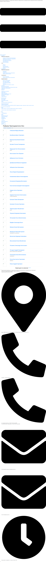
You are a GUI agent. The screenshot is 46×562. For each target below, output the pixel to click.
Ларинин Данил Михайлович (17, 208)
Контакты (4, 83)
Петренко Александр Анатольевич (18, 245)
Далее (30, 267)
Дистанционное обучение (5, 86)
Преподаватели (3, 118)
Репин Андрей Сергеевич (16, 263)
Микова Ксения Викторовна (17, 227)
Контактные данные (5, 62)
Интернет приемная (3, 54)
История (4, 65)
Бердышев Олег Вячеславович (17, 149)
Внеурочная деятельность (5, 103)
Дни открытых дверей (6, 81)
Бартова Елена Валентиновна (17, 139)
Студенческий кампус (6, 67)
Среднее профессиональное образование (9, 77)
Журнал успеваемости (4, 121)
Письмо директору (5, 61)
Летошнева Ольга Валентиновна (18, 217)
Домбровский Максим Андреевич (18, 162)
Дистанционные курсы (4, 115)
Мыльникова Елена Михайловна (18, 240)
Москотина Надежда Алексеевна (18, 236)
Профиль (2, 123)
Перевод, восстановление (5, 91)
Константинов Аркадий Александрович (19, 185)
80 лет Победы (3, 98)
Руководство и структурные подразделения (9, 58)
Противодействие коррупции (7, 60)
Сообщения (3, 120)
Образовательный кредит (5, 94)
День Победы (3, 99)
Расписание (3, 95)
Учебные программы (4, 116)
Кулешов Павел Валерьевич (17, 199)
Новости (4, 64)
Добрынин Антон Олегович (16, 158)
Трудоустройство (4, 96)
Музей (2, 101)
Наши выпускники (5, 66)
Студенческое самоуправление (5, 88)
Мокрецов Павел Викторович (17, 231)
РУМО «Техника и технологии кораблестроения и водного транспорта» (11, 108)
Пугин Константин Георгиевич (17, 259)
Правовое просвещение (4, 104)
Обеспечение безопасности (7, 59)
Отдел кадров (3, 92)
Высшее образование (6, 76)
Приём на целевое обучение (7, 73)
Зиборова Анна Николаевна (17, 167)
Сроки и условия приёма (6, 80)
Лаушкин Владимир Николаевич (18, 213)
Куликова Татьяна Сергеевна (17, 204)
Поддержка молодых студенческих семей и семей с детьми (25, 105)
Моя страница (3, 122)
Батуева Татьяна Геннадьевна (17, 144)
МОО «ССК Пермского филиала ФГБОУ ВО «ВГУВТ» (8, 105)
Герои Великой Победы (4, 100)
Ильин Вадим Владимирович (17, 172)
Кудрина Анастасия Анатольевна (18, 195)
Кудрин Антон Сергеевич (16, 190)
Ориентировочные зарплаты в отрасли (8, 84)
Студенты (2, 119)
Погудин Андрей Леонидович (17, 250)
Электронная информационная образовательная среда (9, 87)
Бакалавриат (5, 71)
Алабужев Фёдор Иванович (17, 130)
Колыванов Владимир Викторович (18, 181)
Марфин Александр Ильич (16, 222)
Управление (3, 117)
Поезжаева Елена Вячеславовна (18, 254)
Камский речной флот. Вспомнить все (6, 102)
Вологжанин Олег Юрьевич (17, 153)
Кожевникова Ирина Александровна (19, 176)
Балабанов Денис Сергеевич (17, 135)
